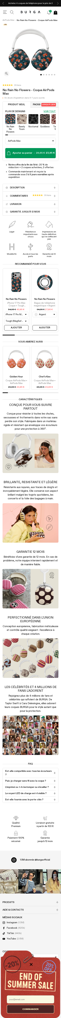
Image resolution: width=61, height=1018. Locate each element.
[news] (49, 12)
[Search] (12, 12)
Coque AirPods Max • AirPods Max (16, 382)
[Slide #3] (49, 74)
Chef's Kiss (44, 377)
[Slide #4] (52, 74)
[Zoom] (6, 74)
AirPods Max (8, 20)
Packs (44, 105)
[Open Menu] (5, 12)
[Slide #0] (41, 74)
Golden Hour (16, 377)
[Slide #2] (46, 74)
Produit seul (16, 105)
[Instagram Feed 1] (30, 881)
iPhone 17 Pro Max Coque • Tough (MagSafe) (16, 304)
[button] (12, 85)
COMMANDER (30, 1009)
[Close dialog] (31, 964)
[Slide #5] (54, 74)
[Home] (30, 12)
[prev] (3, 3)
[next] (57, 3)
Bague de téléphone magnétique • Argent (44, 304)
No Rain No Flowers (16, 299)
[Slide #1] (43, 74)
